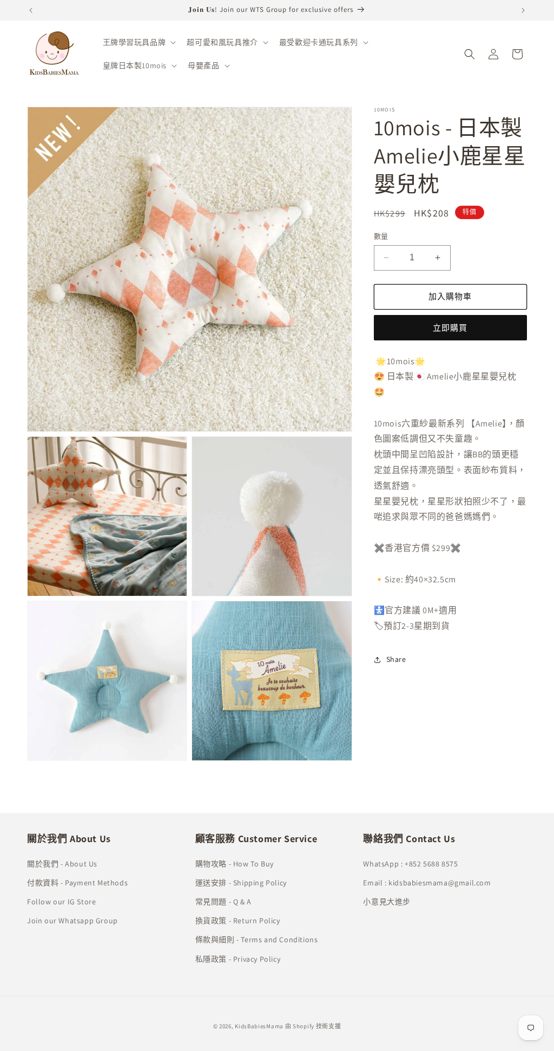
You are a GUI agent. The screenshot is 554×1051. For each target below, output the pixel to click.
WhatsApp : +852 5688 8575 (410, 864)
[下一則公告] (523, 10)
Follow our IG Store (61, 902)
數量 (381, 236)
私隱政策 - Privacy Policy (238, 959)
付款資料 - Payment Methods (77, 883)
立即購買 (450, 328)
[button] (138, 42)
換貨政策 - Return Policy (237, 920)
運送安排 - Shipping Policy (241, 883)
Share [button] (396, 659)
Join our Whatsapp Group (72, 920)
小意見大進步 (387, 902)
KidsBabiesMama (259, 1026)
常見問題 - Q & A (223, 902)
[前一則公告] (31, 10)
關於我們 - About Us (62, 864)
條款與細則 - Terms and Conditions (256, 939)
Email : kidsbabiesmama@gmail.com (427, 883)
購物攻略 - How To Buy (234, 864)
